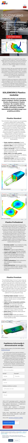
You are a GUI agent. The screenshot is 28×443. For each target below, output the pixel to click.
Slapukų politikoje (4, 433)
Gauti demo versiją (14, 36)
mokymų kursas (5, 350)
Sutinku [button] (10, 440)
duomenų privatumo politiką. (16, 417)
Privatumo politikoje (21, 432)
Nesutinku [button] (17, 440)
